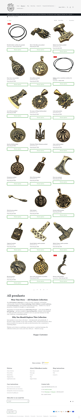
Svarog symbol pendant (58, 210)
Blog (31, 376)
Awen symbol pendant (58, 144)
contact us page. (48, 389)
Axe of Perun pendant (12, 111)
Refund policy (27, 416)
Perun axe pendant (57, 177)
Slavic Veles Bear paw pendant (37, 44)
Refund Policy (10, 374)
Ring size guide (56, 370)
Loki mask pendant (57, 111)
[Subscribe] (27, 401)
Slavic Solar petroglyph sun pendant (38, 276)
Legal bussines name (11, 378)
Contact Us (55, 374)
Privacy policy (33, 416)
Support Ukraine (33, 378)
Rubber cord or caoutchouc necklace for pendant (62, 79)
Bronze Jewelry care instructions (13, 386)
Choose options (17, 49)
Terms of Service (10, 370)
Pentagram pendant (11, 177)
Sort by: (55, 20)
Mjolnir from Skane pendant (59, 44)
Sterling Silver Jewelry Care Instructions (15, 390)
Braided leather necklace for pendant (16, 44)
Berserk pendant (11, 276)
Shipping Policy (10, 376)
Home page (32, 372)
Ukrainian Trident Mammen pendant (39, 144)
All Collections (11, 16)
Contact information (53, 416)
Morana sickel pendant (58, 276)
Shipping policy (46, 416)
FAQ (54, 372)
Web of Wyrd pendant (35, 177)
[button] (23, 6)
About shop (32, 370)
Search (31, 374)
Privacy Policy (10, 372)
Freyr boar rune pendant (13, 78)
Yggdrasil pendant (11, 243)
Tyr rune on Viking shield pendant (38, 111)
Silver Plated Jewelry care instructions (14, 388)
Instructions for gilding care (12, 392)
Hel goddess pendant (35, 78)
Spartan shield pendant (12, 144)
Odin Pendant (33, 210)
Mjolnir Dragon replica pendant (60, 243)
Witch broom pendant (12, 210)
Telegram (53, 392)
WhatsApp (47, 392)
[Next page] (47, 289)
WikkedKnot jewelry (13, 416)
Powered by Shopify (20, 416)
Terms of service (39, 416)
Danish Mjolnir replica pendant (37, 243)
